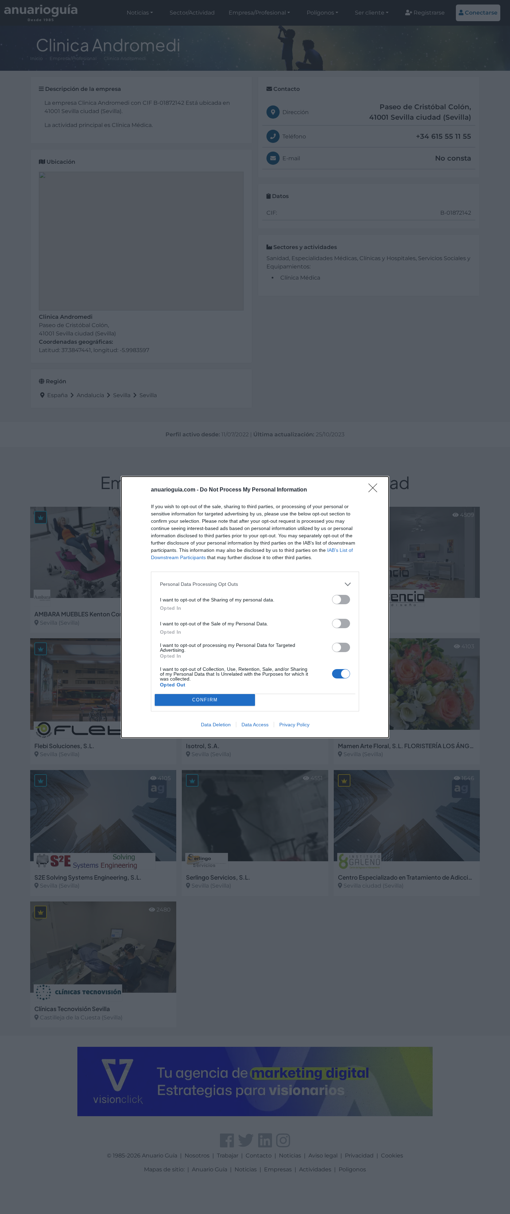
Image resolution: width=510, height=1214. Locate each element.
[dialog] (255, 607)
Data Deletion (216, 724)
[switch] (341, 599)
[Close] (375, 490)
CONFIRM (205, 699)
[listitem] (255, 584)
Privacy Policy (294, 724)
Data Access (255, 724)
